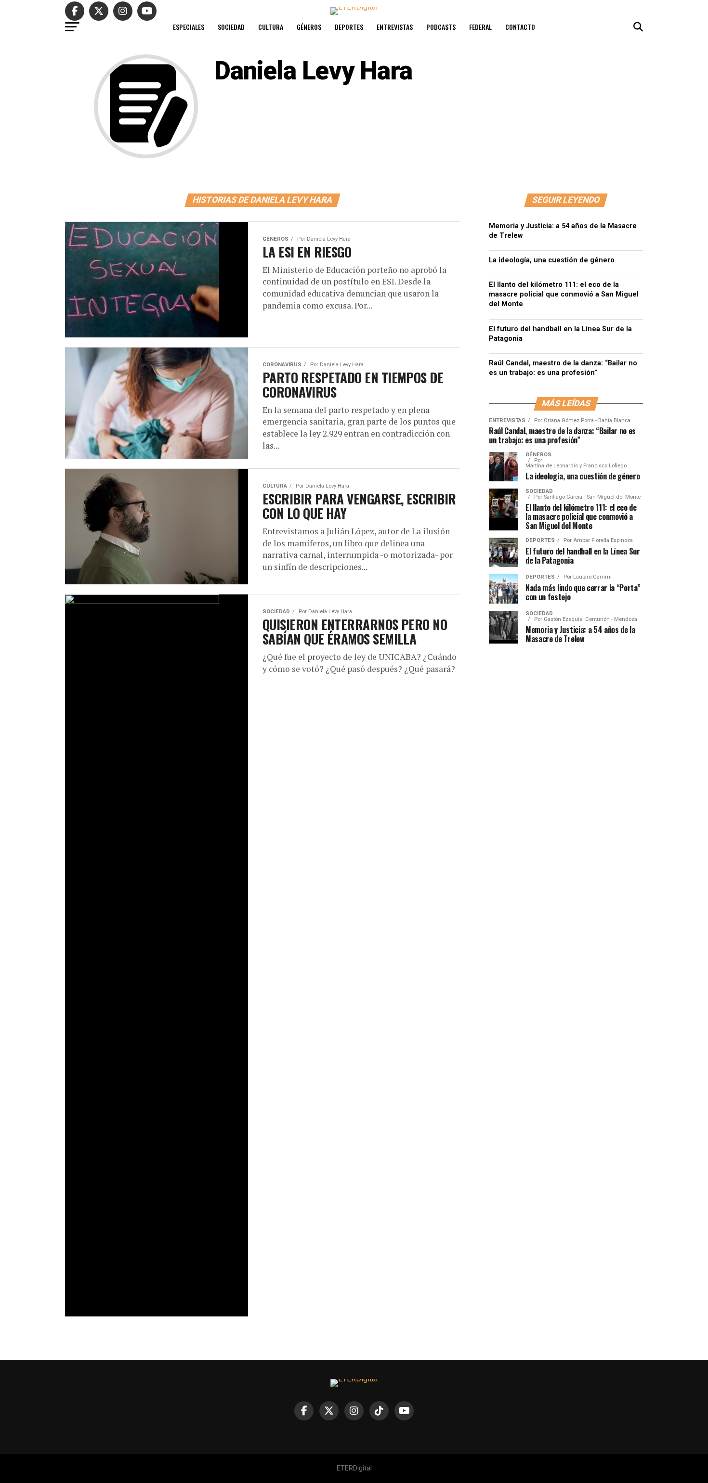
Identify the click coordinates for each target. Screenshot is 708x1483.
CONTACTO (520, 27)
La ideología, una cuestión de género (552, 260)
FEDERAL (480, 27)
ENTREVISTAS (395, 27)
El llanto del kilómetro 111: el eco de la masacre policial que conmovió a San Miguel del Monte (564, 294)
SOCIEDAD (231, 27)
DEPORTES (349, 27)
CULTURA (270, 27)
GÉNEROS (309, 27)
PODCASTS (441, 27)
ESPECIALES (188, 27)
